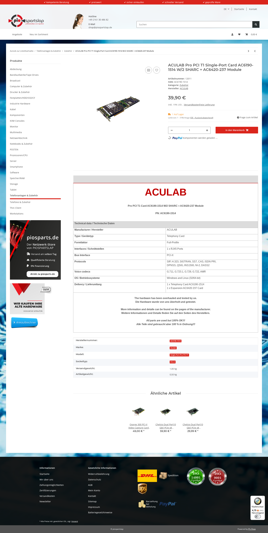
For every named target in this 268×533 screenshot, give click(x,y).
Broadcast (15, 80)
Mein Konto (94, 490)
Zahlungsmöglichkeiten (52, 485)
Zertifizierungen (48, 490)
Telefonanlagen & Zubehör (24, 195)
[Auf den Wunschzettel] (156, 70)
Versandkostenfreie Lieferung (199, 104)
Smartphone (16, 166)
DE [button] (225, 9)
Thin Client (15, 207)
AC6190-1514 (175, 341)
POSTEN (14, 149)
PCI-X (172, 362)
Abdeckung (16, 69)
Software (14, 172)
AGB (90, 485)
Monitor (14, 126)
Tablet (13, 189)
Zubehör (184, 85)
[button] (232, 34)
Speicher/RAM (17, 178)
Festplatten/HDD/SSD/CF (22, 97)
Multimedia (16, 132)
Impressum (94, 507)
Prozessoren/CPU (19, 155)
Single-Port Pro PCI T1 (179, 355)
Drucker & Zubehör (20, 92)
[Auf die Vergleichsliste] (148, 70)
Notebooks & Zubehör (21, 143)
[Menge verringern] (171, 130)
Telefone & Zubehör (20, 202)
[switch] (258, 516)
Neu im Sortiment (39, 34)
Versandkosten (47, 496)
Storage (14, 183)
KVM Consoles (17, 120)
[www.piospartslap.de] (26, 20)
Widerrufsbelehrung (98, 473)
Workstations (16, 213)
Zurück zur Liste (17, 50)
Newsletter (45, 501)
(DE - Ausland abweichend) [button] (201, 117)
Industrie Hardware (20, 103)
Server (13, 161)
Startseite (239, 9)
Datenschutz (94, 479)
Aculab (173, 348)
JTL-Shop (252, 529)
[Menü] (263, 497)
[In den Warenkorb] (75, 61)
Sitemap (92, 501)
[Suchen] (255, 24)
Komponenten (17, 115)
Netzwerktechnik (18, 138)
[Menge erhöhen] (207, 130)
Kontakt (253, 9)
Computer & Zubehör (21, 86)
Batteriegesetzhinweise (100, 512)
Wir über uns (46, 479)
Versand (74, 521)
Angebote (17, 34)
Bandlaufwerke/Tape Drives (24, 74)
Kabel (13, 109)
